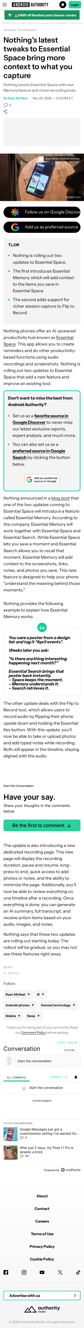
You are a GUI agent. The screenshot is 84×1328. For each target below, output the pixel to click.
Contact (42, 1208)
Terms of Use (42, 1233)
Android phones (20, 1005)
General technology (20, 30)
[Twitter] (60, 1272)
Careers (42, 1221)
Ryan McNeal (18, 98)
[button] (42, 4)
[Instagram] (24, 1272)
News (8, 967)
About (42, 1196)
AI (5, 973)
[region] (42, 1107)
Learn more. (76, 23)
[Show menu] (4, 4)
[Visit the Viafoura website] (70, 1170)
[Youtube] (42, 1272)
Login (75, 5)
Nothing (13, 973)
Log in (61, 1042)
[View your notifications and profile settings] (75, 1077)
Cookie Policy (42, 1259)
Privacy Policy (42, 1246)
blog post (60, 498)
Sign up (72, 1042)
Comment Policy (33, 1032)
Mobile (13, 1016)
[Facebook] (6, 1272)
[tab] (17, 1077)
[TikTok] (78, 1272)
